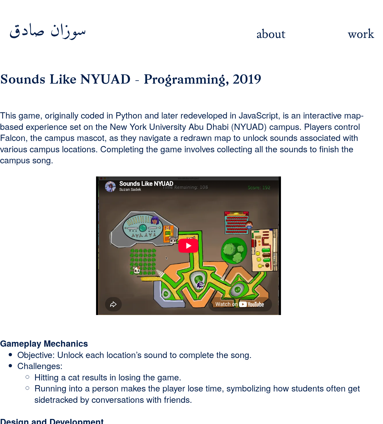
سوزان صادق (50, 31)
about (270, 34)
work (361, 34)
